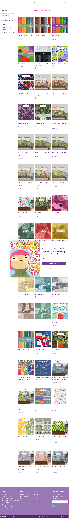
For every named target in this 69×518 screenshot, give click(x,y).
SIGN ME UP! (54, 263)
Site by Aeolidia (65, 516)
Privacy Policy (30, 516)
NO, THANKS (54, 268)
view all (49, 483)
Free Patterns (24, 496)
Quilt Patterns (6, 18)
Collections (5, 15)
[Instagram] (55, 506)
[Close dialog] (67, 242)
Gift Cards (5, 508)
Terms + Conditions (43, 516)
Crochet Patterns (7, 27)
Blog (21, 498)
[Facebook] (53, 506)
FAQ (35, 496)
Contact (36, 498)
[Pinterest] (57, 506)
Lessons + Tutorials (26, 494)
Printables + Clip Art (8, 32)
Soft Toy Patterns (7, 20)
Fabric (4, 29)
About (36, 494)
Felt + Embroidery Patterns (7, 23)
